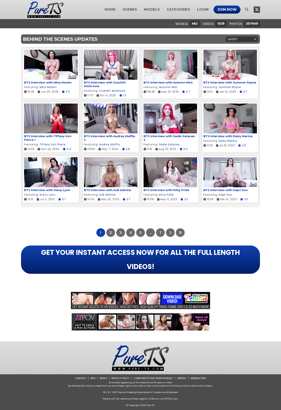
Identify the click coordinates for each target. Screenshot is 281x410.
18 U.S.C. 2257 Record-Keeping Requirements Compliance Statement (140, 392)
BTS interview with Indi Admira (107, 190)
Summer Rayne (230, 87)
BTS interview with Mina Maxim (48, 82)
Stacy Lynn (47, 195)
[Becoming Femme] (140, 300)
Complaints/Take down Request (153, 378)
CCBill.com (153, 398)
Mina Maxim (48, 87)
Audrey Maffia (109, 144)
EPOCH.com (171, 398)
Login (203, 9)
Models (152, 9)
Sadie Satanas (169, 144)
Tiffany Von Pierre (53, 144)
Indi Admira (107, 195)
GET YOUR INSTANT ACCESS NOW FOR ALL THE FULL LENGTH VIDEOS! (140, 259)
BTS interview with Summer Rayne (229, 82)
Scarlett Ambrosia (112, 91)
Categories (178, 9)
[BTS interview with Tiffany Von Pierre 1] (51, 106)
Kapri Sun (225, 195)
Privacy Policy (120, 378)
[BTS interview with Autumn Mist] (170, 52)
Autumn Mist (168, 87)
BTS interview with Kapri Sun (225, 190)
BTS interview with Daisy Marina (228, 136)
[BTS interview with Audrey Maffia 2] (111, 106)
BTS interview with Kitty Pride (166, 190)
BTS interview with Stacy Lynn (47, 190)
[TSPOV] (140, 322)
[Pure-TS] (45, 9)
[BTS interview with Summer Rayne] (230, 52)
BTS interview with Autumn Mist (168, 82)
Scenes (130, 9)
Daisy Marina (228, 141)
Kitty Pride (166, 195)
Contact (80, 378)
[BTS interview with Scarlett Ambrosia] (111, 52)
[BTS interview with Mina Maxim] (51, 52)
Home (110, 9)
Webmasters (198, 378)
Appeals (181, 378)
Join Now (227, 9)
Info (92, 378)
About (103, 378)
